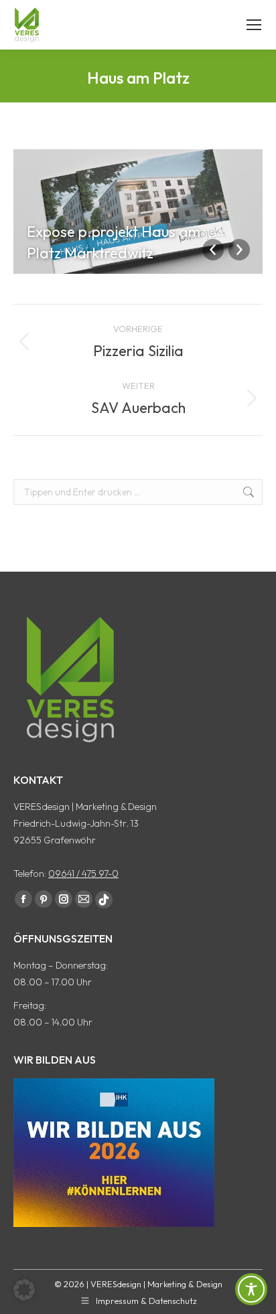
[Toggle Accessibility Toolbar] (251, 1289)
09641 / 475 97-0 (83, 874)
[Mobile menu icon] (254, 24)
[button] (24, 1290)
